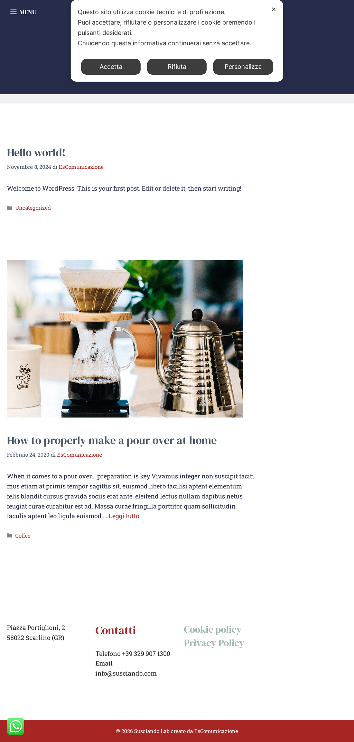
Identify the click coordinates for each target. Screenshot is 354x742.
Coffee (22, 535)
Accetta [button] (111, 66)
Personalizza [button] (243, 66)
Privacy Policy (214, 642)
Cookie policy (213, 629)
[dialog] (177, 41)
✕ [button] (273, 9)
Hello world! (36, 152)
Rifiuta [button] (177, 66)
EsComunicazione (216, 730)
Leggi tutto (124, 516)
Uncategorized (33, 207)
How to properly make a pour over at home (112, 440)
